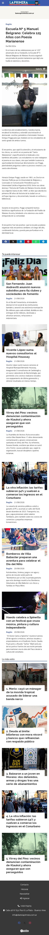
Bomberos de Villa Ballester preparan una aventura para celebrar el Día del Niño (23, 559)
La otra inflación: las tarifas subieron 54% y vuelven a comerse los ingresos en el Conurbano (24, 492)
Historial (24, 889)
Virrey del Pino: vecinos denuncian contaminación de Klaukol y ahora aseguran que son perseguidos (23, 419)
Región (9, 24)
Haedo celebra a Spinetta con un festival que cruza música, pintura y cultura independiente (23, 622)
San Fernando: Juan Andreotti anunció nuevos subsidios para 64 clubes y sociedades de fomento (23, 288)
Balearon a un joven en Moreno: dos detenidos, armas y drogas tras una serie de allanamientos (23, 778)
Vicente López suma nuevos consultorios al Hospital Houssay (21, 353)
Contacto (24, 885)
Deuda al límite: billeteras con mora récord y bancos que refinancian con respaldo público (24, 736)
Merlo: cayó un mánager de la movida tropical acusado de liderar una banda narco (23, 693)
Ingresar (25, 898)
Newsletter (24, 894)
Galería (39, 68)
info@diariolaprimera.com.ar (24, 915)
